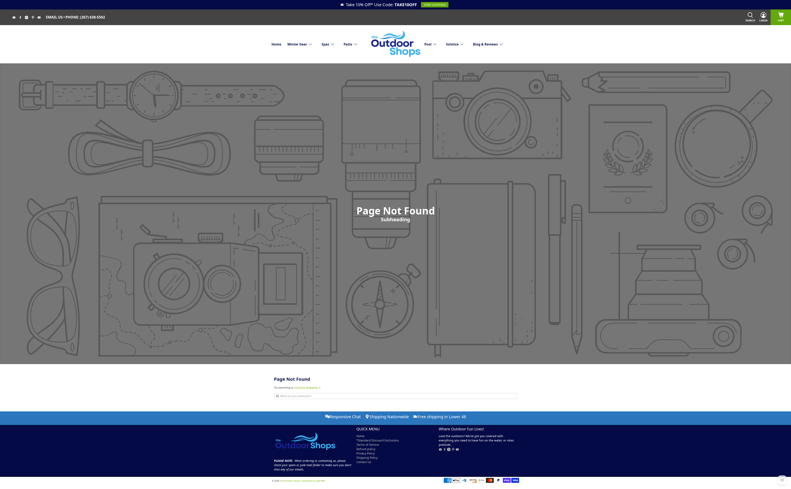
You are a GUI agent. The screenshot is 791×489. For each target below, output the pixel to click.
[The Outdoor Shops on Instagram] (28, 17)
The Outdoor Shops (290, 480)
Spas (325, 44)
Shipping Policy (367, 458)
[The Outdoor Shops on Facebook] (22, 17)
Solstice (452, 44)
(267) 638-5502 (92, 17)
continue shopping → (307, 387)
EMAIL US (54, 17)
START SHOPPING (435, 5)
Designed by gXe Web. (314, 480)
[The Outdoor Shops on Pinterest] (34, 17)
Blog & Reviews (485, 44)
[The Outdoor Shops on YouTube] (40, 17)
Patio (348, 44)
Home (276, 44)
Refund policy (365, 449)
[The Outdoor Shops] (395, 44)
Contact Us (363, 462)
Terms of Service (367, 445)
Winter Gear (297, 44)
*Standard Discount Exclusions (377, 440)
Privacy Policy (365, 453)
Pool (428, 44)
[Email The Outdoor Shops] (15, 17)
